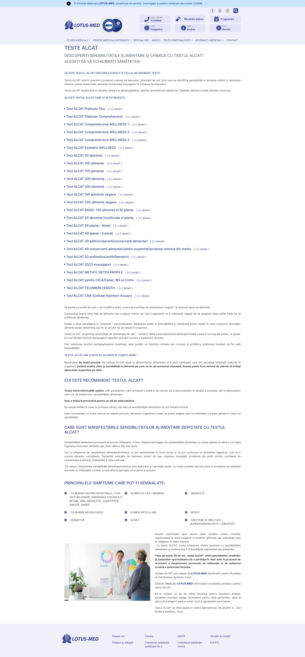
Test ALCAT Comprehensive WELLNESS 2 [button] (106, 132)
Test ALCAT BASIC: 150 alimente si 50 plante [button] (108, 210)
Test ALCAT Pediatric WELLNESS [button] (100, 148)
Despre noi (118, 636)
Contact (232, 40)
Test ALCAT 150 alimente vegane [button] (100, 194)
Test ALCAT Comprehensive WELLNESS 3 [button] (106, 140)
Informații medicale (208, 40)
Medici (156, 40)
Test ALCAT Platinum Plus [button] (94, 109)
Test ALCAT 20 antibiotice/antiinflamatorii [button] (106, 257)
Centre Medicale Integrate (111, 40)
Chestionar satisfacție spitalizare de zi (157, 644)
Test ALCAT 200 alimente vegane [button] (100, 202)
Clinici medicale (77, 40)
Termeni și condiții (220, 636)
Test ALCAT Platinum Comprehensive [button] (103, 116)
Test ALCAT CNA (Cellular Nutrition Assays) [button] (108, 296)
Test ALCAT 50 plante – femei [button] (97, 225)
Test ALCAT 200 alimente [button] (94, 179)
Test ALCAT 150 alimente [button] (94, 171)
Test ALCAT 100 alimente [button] (94, 163)
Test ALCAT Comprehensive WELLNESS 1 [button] (106, 124)
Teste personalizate (177, 40)
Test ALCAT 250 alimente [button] (94, 187)
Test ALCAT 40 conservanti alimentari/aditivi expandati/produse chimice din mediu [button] (137, 249)
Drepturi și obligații (122, 642)
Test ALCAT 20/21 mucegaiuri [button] (97, 264)
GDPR (181, 636)
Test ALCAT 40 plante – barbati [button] (98, 233)
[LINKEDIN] (220, 10)
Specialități (141, 40)
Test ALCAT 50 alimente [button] (93, 155)
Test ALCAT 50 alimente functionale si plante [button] (108, 218)
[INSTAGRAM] (228, 10)
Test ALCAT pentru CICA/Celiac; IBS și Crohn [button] (109, 280)
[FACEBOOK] (212, 10)
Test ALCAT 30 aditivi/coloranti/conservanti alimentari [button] (115, 241)
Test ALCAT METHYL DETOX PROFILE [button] (103, 272)
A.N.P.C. (215, 642)
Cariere (149, 636)
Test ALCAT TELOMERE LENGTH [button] (99, 288)
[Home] (82, 25)
